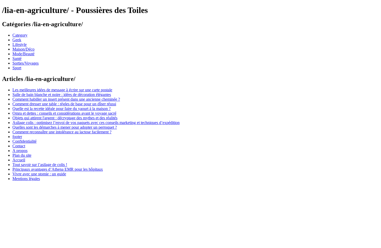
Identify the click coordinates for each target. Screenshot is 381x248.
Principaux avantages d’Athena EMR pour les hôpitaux (57, 169)
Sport (16, 68)
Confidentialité (24, 141)
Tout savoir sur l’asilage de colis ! (39, 164)
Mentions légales (26, 178)
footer (17, 136)
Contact (18, 146)
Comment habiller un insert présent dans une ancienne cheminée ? (66, 99)
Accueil (18, 160)
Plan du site (21, 155)
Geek (16, 40)
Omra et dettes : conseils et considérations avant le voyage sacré (64, 113)
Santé (17, 58)
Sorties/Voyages (25, 63)
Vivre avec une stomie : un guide (39, 174)
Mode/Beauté (23, 54)
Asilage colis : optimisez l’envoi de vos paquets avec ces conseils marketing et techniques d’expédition (96, 122)
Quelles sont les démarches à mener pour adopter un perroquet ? (64, 127)
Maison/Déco (23, 49)
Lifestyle (19, 44)
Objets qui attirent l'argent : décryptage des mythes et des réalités (64, 118)
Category (19, 35)
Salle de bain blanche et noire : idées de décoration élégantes (61, 94)
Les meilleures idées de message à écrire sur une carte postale (62, 90)
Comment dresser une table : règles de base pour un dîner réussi (64, 104)
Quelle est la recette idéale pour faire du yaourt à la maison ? (61, 108)
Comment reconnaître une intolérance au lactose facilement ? (61, 132)
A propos (19, 150)
